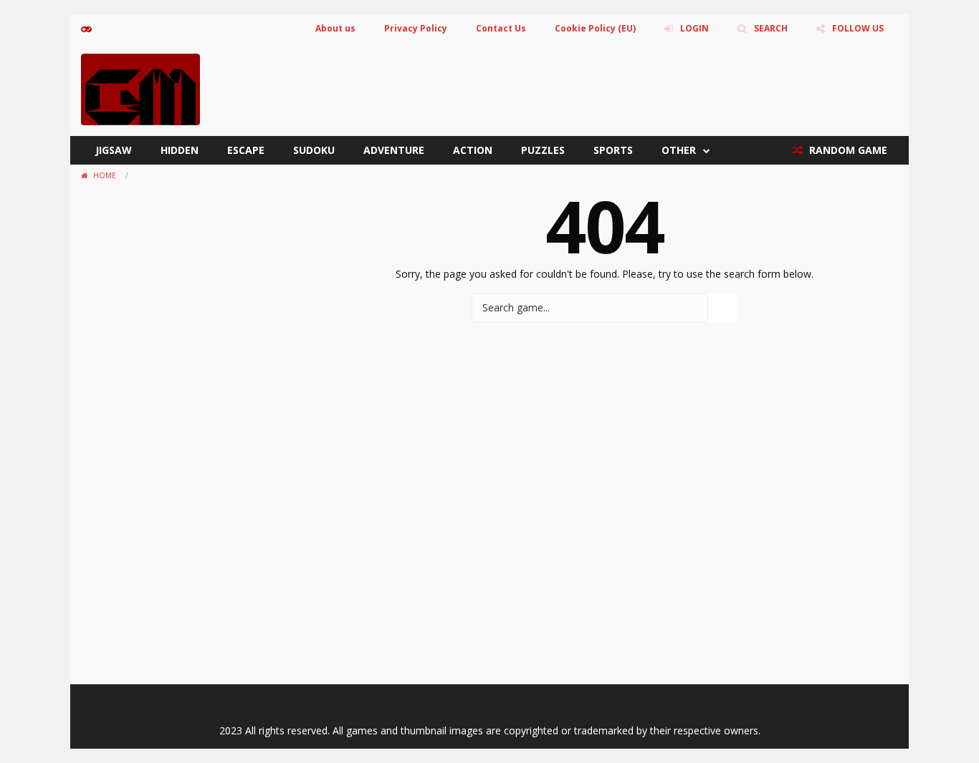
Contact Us (501, 28)
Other (679, 150)
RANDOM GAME (846, 150)
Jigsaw (113, 150)
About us (335, 28)
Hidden (180, 150)
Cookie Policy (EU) (595, 28)
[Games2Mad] (140, 88)
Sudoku (314, 150)
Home (104, 175)
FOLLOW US (858, 28)
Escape (245, 150)
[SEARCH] (722, 307)
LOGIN (694, 28)
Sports (613, 150)
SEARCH (771, 28)
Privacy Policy (415, 28)
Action (472, 150)
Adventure (393, 150)
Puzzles (543, 150)
